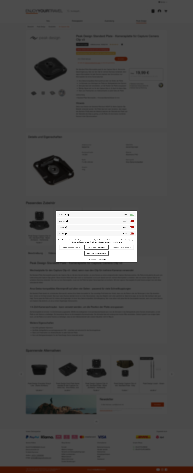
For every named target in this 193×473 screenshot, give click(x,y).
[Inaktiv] (132, 221)
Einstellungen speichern (122, 247)
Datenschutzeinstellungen (71, 247)
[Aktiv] (132, 215)
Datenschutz (102, 259)
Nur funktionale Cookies (96, 247)
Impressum (92, 259)
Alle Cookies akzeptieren (96, 253)
